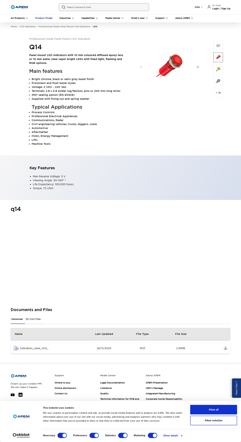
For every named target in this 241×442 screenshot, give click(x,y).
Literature (106, 388)
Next (198, 67)
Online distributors (65, 388)
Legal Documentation (112, 382)
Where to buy (62, 382)
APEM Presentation (157, 382)
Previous (141, 67)
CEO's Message (154, 388)
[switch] (94, 435)
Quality (104, 393)
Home (14, 26)
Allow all (214, 409)
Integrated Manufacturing (160, 393)
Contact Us (61, 393)
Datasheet (17, 319)
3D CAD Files (33, 319)
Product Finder (44, 18)
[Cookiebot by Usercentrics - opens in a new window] (21, 435)
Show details (170, 435)
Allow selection (214, 420)
